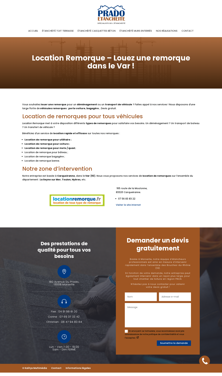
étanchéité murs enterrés (136, 31)
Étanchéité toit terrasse (58, 31)
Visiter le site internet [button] (128, 204)
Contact (188, 31)
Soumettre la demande (174, 343)
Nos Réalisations (166, 31)
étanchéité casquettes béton (97, 31)
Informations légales (78, 368)
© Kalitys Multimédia (34, 368)
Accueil (33, 31)
